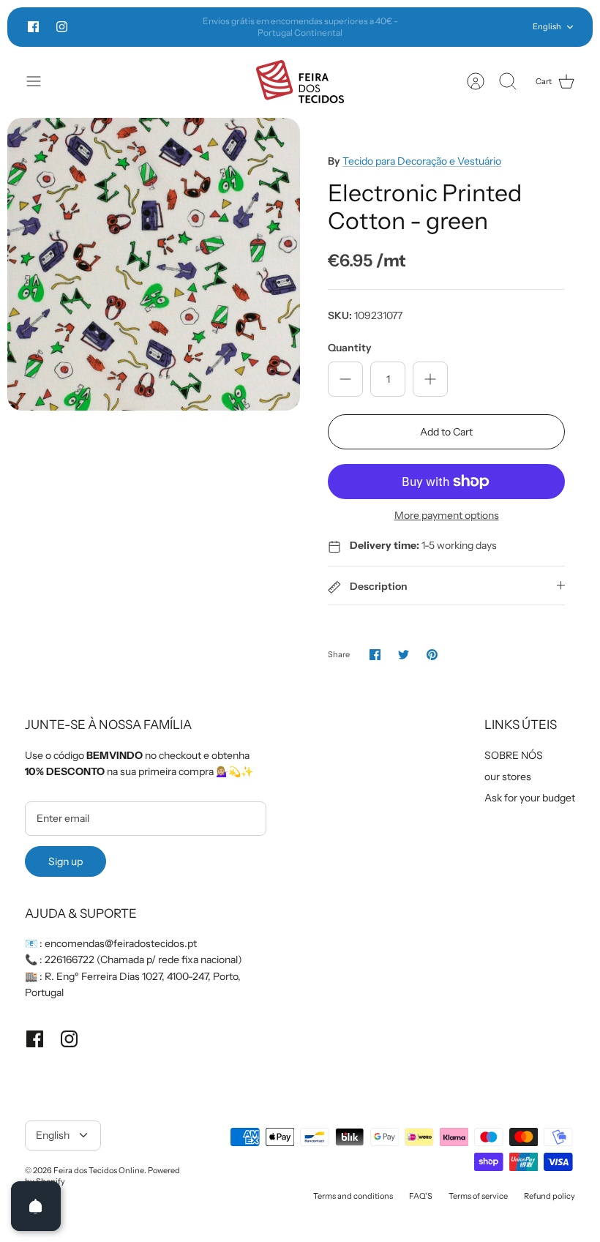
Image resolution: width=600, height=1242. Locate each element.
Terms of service (478, 1196)
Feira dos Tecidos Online (98, 1170)
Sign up (65, 861)
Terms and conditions (353, 1196)
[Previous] (173, 27)
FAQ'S (420, 1196)
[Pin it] (432, 654)
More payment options (446, 515)
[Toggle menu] (41, 81)
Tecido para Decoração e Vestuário (421, 161)
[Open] (36, 1206)
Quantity (350, 347)
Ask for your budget (529, 797)
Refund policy (549, 1196)
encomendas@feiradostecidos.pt (121, 943)
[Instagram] (62, 26)
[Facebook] (33, 26)
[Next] (427, 27)
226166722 (69, 959)
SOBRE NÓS (513, 755)
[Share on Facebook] (375, 654)
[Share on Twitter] (403, 654)
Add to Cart (446, 431)
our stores (507, 776)
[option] (153, 264)
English (547, 26)
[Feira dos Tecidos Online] (300, 81)
